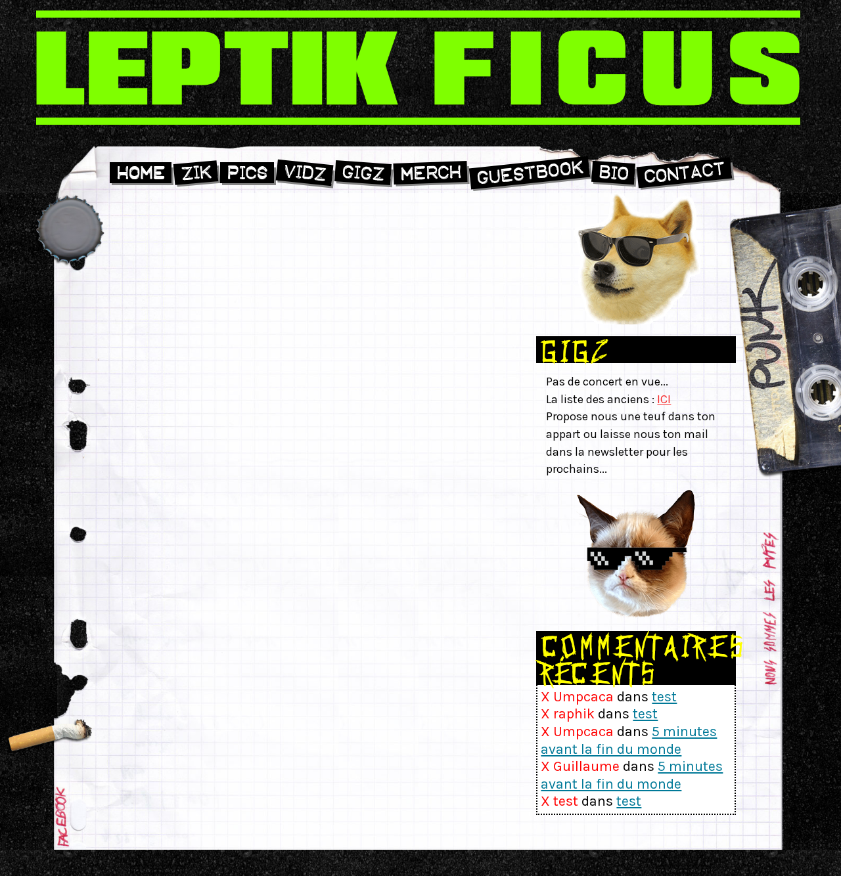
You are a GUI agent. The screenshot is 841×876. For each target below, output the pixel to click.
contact (684, 173)
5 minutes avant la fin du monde (629, 740)
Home (140, 172)
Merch (430, 173)
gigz (362, 172)
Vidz (305, 173)
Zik (196, 173)
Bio (613, 173)
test (664, 696)
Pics (247, 172)
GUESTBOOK (529, 173)
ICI (664, 399)
